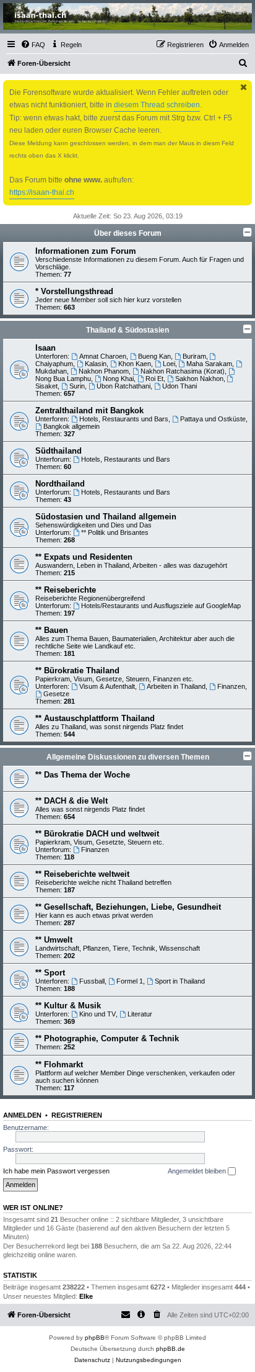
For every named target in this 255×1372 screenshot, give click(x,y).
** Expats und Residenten (83, 557)
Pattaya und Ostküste (213, 419)
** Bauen (51, 630)
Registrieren (76, 1115)
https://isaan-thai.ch (41, 192)
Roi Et (154, 378)
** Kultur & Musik (68, 1005)
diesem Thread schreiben (157, 105)
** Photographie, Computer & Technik (107, 1038)
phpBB (95, 1337)
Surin (77, 386)
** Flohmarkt (59, 1064)
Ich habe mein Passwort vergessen (56, 1171)
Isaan (45, 347)
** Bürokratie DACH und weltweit (97, 833)
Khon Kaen (134, 363)
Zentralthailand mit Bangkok (89, 410)
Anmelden (22, 1115)
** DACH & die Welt (71, 800)
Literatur (139, 1014)
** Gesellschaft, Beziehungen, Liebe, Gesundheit (128, 907)
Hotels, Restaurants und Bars (123, 419)
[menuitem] (32, 44)
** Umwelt (53, 939)
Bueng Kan (154, 356)
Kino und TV (97, 1014)
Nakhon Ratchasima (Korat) (182, 371)
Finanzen (231, 686)
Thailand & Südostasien (127, 330)
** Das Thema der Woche (82, 774)
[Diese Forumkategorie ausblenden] (247, 232)
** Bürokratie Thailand (77, 670)
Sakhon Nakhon (199, 378)
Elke (86, 1296)
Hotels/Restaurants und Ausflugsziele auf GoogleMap (161, 605)
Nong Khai (118, 378)
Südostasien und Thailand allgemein (105, 516)
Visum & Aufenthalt (107, 686)
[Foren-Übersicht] (127, 16)
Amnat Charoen (102, 356)
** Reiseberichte (65, 589)
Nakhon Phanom (104, 371)
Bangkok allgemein (71, 426)
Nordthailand (60, 483)
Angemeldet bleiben (198, 1171)
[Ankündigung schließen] (243, 87)
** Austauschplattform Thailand (95, 718)
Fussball (92, 981)
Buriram (194, 356)
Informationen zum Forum (85, 251)
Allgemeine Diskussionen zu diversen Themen (127, 757)
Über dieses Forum (128, 233)
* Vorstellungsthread (74, 291)
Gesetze (56, 693)
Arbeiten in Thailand (176, 686)
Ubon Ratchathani (123, 386)
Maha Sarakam (209, 363)
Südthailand (58, 450)
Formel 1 (129, 981)
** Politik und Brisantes (115, 532)
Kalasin (95, 363)
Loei (169, 363)
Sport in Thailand (180, 981)
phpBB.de (170, 1348)
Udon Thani (179, 386)
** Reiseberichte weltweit (82, 874)
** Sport (50, 972)
